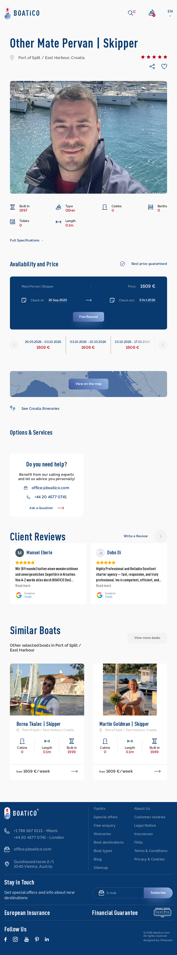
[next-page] (160, 536)
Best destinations (109, 842)
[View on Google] (19, 552)
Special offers (106, 817)
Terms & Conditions (151, 851)
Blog (98, 859)
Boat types (103, 851)
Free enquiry (104, 825)
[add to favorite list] (19, 673)
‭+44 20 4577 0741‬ (50, 497)
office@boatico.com (50, 488)
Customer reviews (150, 817)
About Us (142, 809)
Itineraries (102, 834)
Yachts (99, 809)
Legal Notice (145, 825)
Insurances (143, 834)
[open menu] (132, 13)
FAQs (138, 842)
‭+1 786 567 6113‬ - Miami (35, 830)
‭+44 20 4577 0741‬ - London (39, 837)
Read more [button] (22, 585)
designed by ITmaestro (158, 940)
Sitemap (101, 868)
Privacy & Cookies (149, 859)
